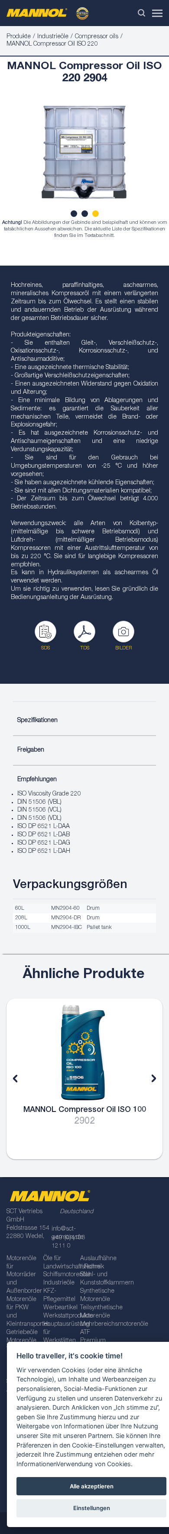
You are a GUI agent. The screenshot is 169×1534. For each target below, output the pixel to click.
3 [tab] (96, 214)
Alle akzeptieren (92, 1486)
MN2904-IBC (66, 927)
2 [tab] (85, 214)
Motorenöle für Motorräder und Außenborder (21, 1275)
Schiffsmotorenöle (58, 1275)
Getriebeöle (21, 1333)
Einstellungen (91, 1507)
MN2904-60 (65, 908)
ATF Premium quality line (94, 1341)
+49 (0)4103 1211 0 (68, 1242)
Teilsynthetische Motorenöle (95, 1312)
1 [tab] (75, 214)
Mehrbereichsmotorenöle (95, 1324)
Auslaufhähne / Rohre (95, 1263)
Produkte (18, 37)
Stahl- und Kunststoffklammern (95, 1279)
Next (147, 1079)
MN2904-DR (66, 918)
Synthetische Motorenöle (95, 1295)
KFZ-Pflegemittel (58, 1295)
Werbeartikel (58, 1308)
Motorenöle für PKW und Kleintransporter (21, 1312)
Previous (21, 1079)
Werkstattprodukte (58, 1316)
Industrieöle (52, 37)
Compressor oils (96, 37)
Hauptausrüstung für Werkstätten (58, 1332)
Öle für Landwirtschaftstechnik (58, 1263)
